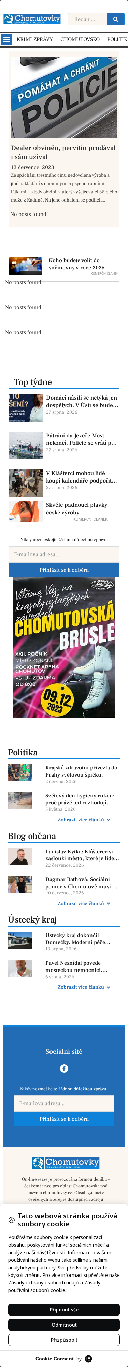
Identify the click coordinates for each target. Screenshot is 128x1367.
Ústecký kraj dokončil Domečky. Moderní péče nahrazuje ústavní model (76, 939)
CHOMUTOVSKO (80, 39)
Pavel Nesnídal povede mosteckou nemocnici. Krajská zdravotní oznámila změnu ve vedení (79, 967)
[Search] (115, 19)
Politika (23, 752)
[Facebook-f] (64, 1068)
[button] (6, 39)
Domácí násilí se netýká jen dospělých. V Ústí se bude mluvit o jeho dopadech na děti (81, 401)
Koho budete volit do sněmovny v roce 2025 (77, 264)
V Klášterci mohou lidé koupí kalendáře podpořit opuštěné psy (79, 477)
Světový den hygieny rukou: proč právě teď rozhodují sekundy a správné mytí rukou (80, 799)
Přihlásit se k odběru (64, 569)
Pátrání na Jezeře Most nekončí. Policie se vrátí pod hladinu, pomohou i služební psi (82, 439)
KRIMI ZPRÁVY (35, 39)
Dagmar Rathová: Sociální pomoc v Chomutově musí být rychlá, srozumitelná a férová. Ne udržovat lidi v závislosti (82, 883)
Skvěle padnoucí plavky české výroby (77, 508)
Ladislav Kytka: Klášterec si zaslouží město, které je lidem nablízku (82, 855)
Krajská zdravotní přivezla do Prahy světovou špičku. (81, 771)
